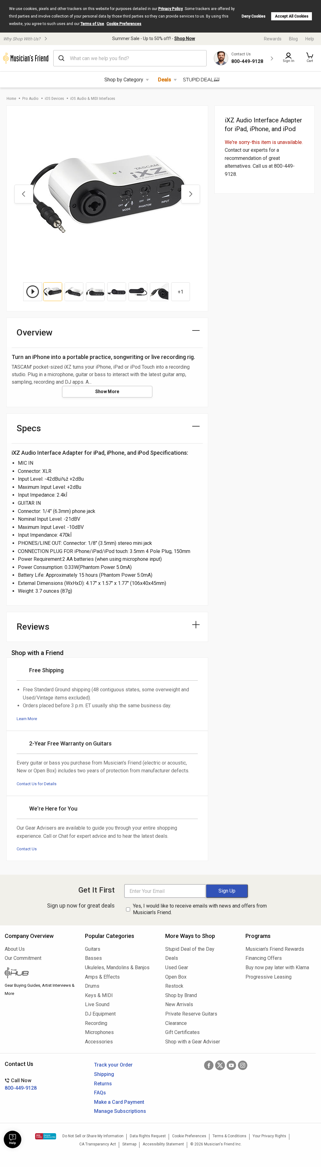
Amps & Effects (102, 977)
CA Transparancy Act (97, 1144)
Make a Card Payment (119, 1102)
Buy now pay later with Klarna (277, 967)
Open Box (176, 977)
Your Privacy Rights (269, 1136)
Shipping (104, 1074)
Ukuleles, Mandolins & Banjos (117, 967)
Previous (23, 194)
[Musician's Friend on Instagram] (242, 1065)
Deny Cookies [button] (254, 16)
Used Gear (176, 967)
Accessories (99, 1042)
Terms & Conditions (229, 1136)
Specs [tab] (29, 428)
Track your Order (113, 1065)
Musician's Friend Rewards (274, 949)
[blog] (40, 973)
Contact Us (27, 849)
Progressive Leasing (268, 977)
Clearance (176, 1023)
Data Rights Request (148, 1136)
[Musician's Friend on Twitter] (220, 1065)
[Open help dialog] (12, 1139)
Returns (103, 1084)
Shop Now (184, 38)
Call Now (21, 1084)
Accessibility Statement (163, 1144)
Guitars (92, 949)
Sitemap (129, 1144)
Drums (92, 986)
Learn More (27, 718)
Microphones (99, 1032)
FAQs (100, 1093)
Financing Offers (263, 958)
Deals (164, 80)
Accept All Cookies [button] (291, 16)
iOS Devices (54, 98)
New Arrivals (179, 1004)
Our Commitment (23, 958)
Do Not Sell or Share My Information (93, 1136)
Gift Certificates (182, 1032)
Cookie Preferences (124, 24)
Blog (293, 38)
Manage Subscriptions (120, 1111)
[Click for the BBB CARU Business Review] (45, 1136)
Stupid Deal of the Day (189, 949)
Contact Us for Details (36, 783)
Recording (96, 1023)
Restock (174, 986)
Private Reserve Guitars (191, 1014)
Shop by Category (123, 80)
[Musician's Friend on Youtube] (231, 1065)
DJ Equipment (100, 1014)
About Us (15, 949)
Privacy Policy (170, 9)
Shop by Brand (181, 995)
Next (190, 194)
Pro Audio (30, 98)
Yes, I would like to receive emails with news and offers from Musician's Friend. (200, 909)
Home (11, 98)
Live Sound (97, 1004)
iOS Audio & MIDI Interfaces (92, 98)
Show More (107, 391)
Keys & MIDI (99, 995)
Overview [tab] (35, 332)
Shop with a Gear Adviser (192, 1042)
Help (309, 38)
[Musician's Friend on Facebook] (208, 1065)
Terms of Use (92, 24)
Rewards (273, 38)
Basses (93, 958)
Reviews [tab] (33, 627)
